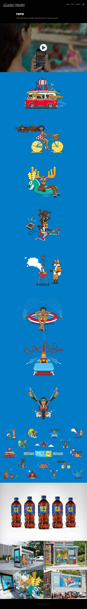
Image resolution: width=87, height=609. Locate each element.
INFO (72, 4)
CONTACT (78, 4)
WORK (68, 4)
